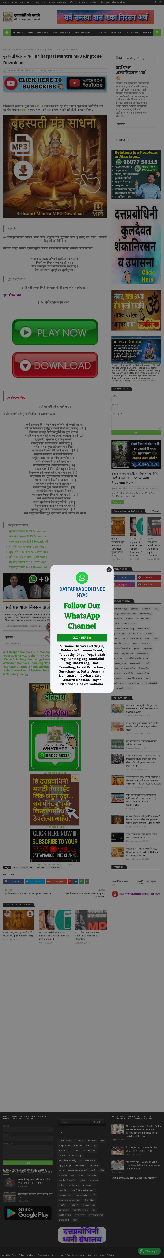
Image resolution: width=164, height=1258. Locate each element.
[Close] (109, 569)
